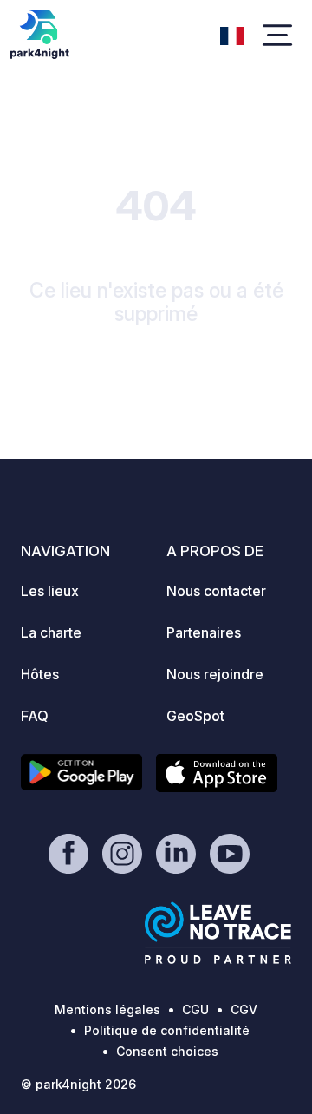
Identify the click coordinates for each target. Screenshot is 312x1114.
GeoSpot (195, 715)
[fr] (232, 33)
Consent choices (167, 1051)
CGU (195, 1009)
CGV (244, 1009)
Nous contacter (216, 591)
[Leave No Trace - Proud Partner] (218, 932)
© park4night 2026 (78, 1084)
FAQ (35, 715)
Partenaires (203, 632)
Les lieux (50, 591)
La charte (51, 632)
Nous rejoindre (214, 674)
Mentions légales (107, 1009)
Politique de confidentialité (167, 1030)
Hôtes (40, 674)
